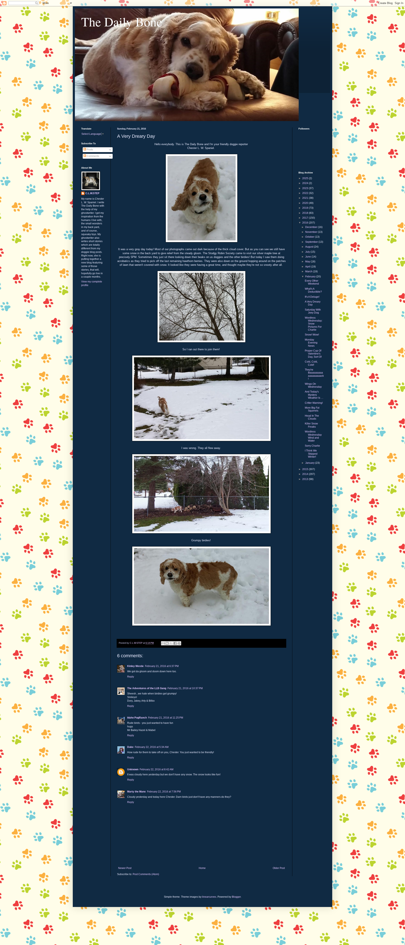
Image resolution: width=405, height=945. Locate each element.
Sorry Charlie (312, 445)
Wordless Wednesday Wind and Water (313, 436)
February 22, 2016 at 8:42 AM (156, 769)
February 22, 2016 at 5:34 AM (152, 747)
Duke (130, 747)
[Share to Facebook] (175, 643)
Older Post (279, 868)
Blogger (236, 896)
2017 (305, 217)
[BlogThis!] (167, 643)
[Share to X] (171, 643)
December (311, 227)
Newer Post (124, 868)
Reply (130, 676)
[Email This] (163, 643)
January (310, 462)
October (310, 236)
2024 (305, 183)
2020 (305, 203)
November (311, 231)
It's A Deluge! (312, 296)
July (307, 251)
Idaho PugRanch (137, 717)
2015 (305, 469)
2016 (305, 222)
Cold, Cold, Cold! (311, 363)
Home (202, 868)
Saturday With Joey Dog (313, 311)
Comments (92, 156)
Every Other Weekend (312, 282)
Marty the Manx (136, 791)
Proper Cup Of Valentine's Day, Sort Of (313, 353)
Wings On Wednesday (313, 385)
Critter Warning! (314, 402)
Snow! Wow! (312, 334)
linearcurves (209, 896)
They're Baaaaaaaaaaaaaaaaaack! (314, 374)
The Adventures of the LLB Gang (146, 688)
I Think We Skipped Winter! (311, 453)
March (309, 271)
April (308, 266)
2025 (305, 178)
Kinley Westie (135, 666)
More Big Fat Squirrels (312, 409)
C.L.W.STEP (92, 193)
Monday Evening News (311, 342)
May (308, 261)
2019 (305, 207)
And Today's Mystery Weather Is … (314, 394)
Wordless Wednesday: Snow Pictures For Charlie (313, 323)
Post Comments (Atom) (146, 874)
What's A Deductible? (313, 290)
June (308, 256)
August (309, 246)
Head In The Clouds (312, 417)
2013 (305, 479)
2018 (305, 212)
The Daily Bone (121, 21)
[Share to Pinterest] (179, 643)
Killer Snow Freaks (311, 425)
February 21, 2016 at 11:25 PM (165, 717)
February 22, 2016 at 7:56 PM (164, 791)
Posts (89, 149)
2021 (305, 197)
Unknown (132, 769)
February (310, 276)
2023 (305, 188)
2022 (305, 193)
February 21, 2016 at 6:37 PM (162, 666)
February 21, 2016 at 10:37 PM (185, 688)
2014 (305, 474)
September (312, 241)
